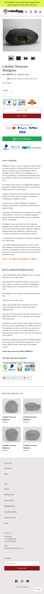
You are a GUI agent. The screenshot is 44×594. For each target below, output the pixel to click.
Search (6, 489)
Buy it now (22, 116)
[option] (11, 58)
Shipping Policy (9, 506)
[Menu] (40, 11)
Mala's (6, 474)
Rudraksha (8, 468)
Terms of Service (10, 518)
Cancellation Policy (10, 512)
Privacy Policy (9, 500)
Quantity (5, 90)
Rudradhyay (24, 587)
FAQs (6, 523)
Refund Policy (9, 495)
